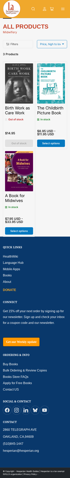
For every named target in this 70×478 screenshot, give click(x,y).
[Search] (33, 9)
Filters (14, 44)
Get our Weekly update (21, 341)
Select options (51, 143)
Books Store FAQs (15, 376)
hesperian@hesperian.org (21, 450)
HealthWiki (10, 256)
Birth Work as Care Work (17, 110)
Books (7, 275)
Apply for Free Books (17, 383)
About (7, 281)
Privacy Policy (30, 474)
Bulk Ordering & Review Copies (25, 370)
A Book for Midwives (15, 198)
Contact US (11, 389)
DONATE (9, 290)
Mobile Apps (11, 269)
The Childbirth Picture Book (50, 110)
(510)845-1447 (13, 443)
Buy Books (10, 364)
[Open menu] (63, 9)
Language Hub (13, 262)
